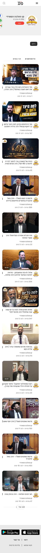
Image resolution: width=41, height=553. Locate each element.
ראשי (26, 540)
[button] (2, 87)
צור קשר (16, 540)
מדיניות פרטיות (14, 545)
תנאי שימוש (28, 545)
